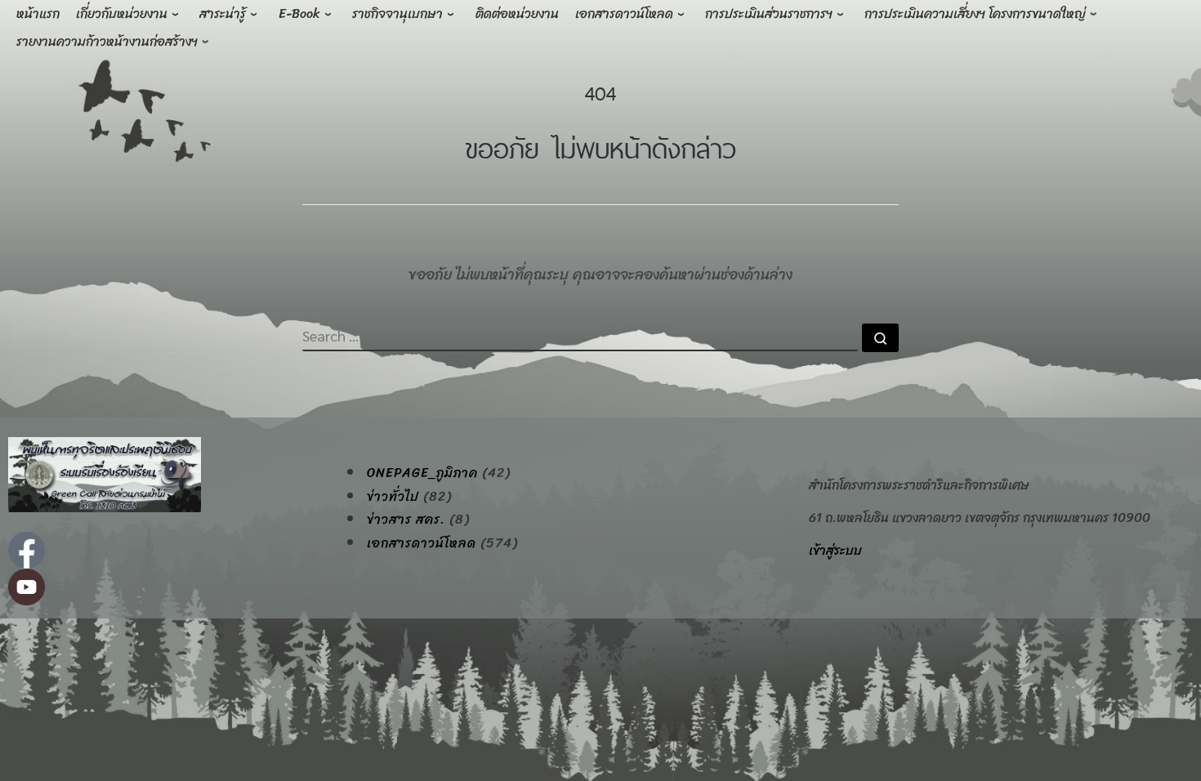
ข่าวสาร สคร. (406, 519)
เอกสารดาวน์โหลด (421, 543)
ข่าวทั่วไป (393, 497)
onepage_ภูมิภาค (422, 473)
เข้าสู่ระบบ (835, 550)
